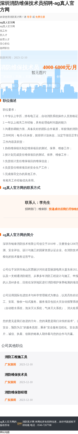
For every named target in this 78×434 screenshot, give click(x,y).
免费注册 (40, 16)
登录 (29, 16)
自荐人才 (5, 39)
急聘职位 (5, 48)
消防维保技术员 (16, 374)
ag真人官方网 (7, 22)
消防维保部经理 (16, 392)
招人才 (3, 35)
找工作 (3, 30)
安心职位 (5, 43)
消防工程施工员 (16, 357)
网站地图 (5, 432)
